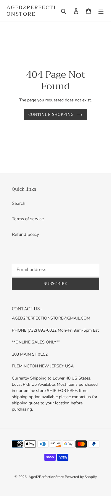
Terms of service (28, 219)
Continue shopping (51, 114)
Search (18, 203)
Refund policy (25, 234)
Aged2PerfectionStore (31, 10)
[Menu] (101, 10)
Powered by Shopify (81, 476)
